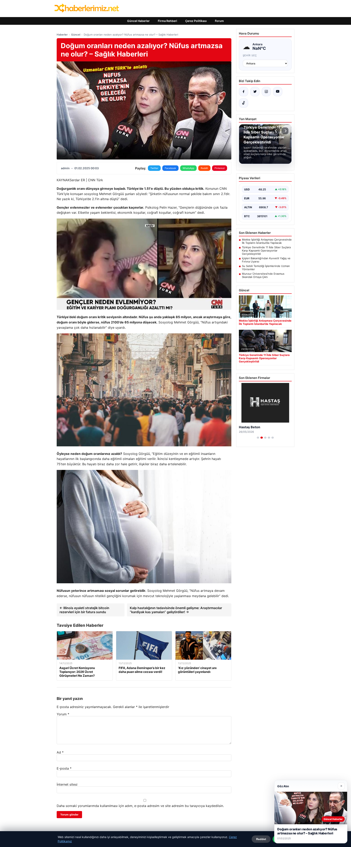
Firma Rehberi (167, 21)
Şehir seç (250, 55)
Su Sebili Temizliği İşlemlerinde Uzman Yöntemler (266, 267)
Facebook (170, 168)
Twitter (154, 168)
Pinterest (219, 168)
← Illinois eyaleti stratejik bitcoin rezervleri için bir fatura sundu (84, 610)
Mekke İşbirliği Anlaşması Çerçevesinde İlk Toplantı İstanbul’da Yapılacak (267, 241)
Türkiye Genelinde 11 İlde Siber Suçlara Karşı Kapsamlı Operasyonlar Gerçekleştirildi (266, 250)
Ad (60, 752)
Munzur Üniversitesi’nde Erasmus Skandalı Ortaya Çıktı (263, 275)
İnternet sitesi (67, 784)
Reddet (261, 839)
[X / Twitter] (255, 91)
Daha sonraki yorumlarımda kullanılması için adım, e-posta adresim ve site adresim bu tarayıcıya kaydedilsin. (140, 806)
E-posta (64, 768)
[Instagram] (266, 91)
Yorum (63, 714)
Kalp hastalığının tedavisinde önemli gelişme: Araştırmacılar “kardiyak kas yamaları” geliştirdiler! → (176, 610)
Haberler (62, 34)
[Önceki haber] (276, 130)
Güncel (75, 34)
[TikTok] (243, 103)
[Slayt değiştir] (258, 438)
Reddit (204, 168)
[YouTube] (277, 91)
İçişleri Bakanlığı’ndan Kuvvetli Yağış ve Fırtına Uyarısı (266, 260)
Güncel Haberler (138, 21)
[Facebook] (243, 91)
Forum (219, 21)
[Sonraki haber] (285, 130)
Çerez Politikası (196, 21)
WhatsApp (188, 168)
